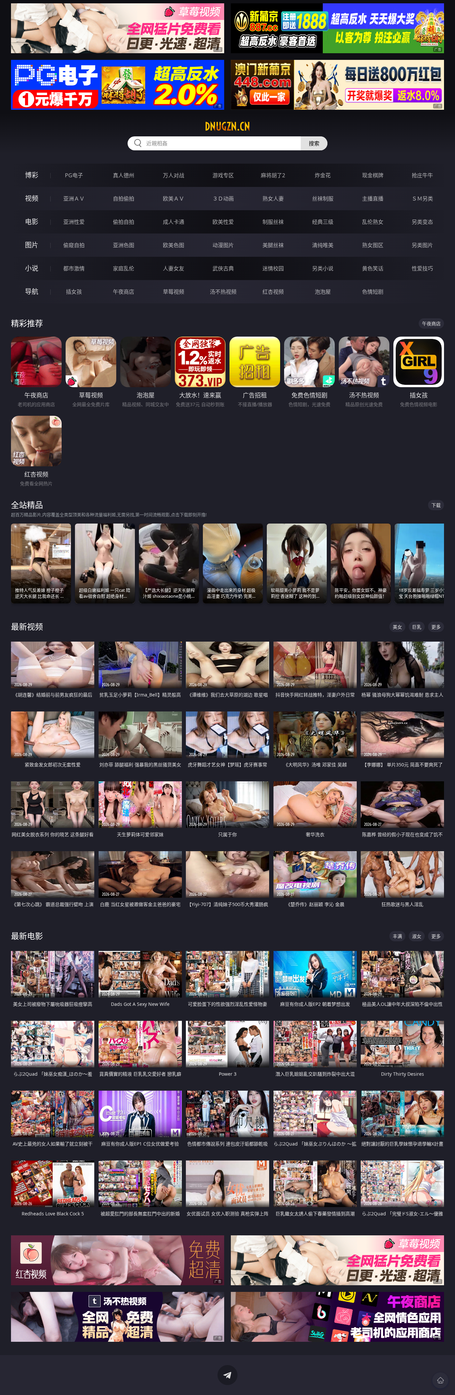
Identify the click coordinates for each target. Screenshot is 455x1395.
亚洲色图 (123, 245)
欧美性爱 (223, 222)
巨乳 (416, 627)
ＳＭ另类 (422, 198)
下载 (436, 505)
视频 (31, 198)
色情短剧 (372, 291)
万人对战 (173, 175)
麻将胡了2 (273, 175)
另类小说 (322, 268)
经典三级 (322, 222)
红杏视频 (273, 291)
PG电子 (74, 175)
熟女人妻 (273, 198)
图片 (31, 244)
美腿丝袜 (273, 245)
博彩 (31, 175)
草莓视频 (173, 291)
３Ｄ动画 (223, 198)
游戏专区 (223, 175)
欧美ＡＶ (173, 198)
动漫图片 (223, 245)
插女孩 (74, 291)
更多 (436, 627)
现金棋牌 (372, 175)
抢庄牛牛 (422, 175)
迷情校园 (273, 268)
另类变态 (422, 222)
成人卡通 (173, 222)
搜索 (314, 143)
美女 (397, 627)
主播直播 (372, 198)
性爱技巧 (422, 268)
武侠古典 (223, 268)
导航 (31, 291)
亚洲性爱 (74, 222)
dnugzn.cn (227, 126)
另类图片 (422, 245)
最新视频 (27, 626)
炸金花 (323, 175)
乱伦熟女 (372, 222)
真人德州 (123, 175)
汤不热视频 (223, 291)
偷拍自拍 (123, 222)
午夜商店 (123, 291)
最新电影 (27, 935)
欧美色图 (173, 245)
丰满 (397, 936)
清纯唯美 (322, 245)
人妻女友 (173, 268)
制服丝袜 (273, 222)
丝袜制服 (322, 198)
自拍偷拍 (123, 198)
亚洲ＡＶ (74, 198)
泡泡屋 (323, 291)
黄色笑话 (372, 268)
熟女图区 (372, 245)
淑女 (416, 936)
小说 (31, 268)
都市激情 (74, 268)
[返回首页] (440, 1380)
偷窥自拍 (74, 245)
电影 (31, 221)
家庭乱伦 (123, 268)
